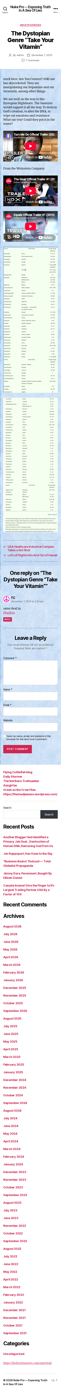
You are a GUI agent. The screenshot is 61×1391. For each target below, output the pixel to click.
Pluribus (9, 613)
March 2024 (11, 1149)
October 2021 (12, 1325)
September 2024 (15, 1103)
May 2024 (10, 1133)
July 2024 (10, 1118)
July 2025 (10, 1026)
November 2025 (14, 995)
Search (7, 807)
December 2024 (14, 1080)
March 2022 (11, 1287)
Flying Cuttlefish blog (17, 772)
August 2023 (12, 1202)
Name (7, 689)
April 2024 (10, 1141)
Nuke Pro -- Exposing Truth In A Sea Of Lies (30, 8)
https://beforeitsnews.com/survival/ (27, 1363)
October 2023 (13, 1187)
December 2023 (14, 1172)
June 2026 (10, 941)
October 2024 (13, 1095)
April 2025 (10, 1049)
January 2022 (13, 1302)
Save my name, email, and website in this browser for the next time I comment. (29, 738)
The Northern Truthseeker (21, 781)
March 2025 (11, 1057)
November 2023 (14, 1179)
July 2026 (10, 934)
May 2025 (10, 1041)
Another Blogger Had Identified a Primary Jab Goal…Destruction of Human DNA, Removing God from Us (28, 841)
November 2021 (14, 1317)
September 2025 (15, 1011)
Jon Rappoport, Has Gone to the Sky (28, 853)
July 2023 (10, 1210)
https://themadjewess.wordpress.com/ (30, 794)
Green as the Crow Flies (19, 789)
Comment (10, 658)
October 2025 (13, 1003)
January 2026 (13, 980)
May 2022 (10, 1271)
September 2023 (15, 1195)
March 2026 (11, 965)
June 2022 (10, 1264)
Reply (7, 619)
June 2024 (10, 1126)
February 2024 (13, 1156)
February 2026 (13, 972)
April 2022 (10, 1279)
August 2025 (12, 1018)
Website (8, 720)
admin (20, 55)
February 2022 (13, 1294)
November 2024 (14, 1087)
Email (7, 705)
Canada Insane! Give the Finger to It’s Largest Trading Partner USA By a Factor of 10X (28, 890)
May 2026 (10, 949)
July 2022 (10, 1256)
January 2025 (13, 1072)
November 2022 (14, 1225)
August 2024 (12, 1110)
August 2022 (12, 1248)
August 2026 (12, 926)
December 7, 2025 (42, 55)
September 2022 (15, 1241)
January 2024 (13, 1164)
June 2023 (10, 1218)
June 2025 (10, 1034)
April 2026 (10, 957)
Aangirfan (10, 785)
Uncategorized (30, 25)
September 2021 (15, 1333)
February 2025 (13, 1064)
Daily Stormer (12, 776)
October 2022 (13, 1233)
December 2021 (14, 1310)
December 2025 (14, 988)
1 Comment (32, 60)
